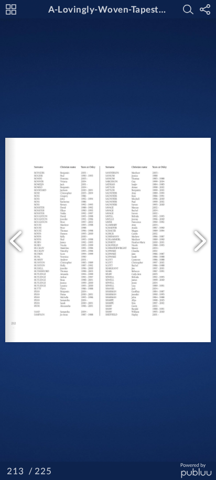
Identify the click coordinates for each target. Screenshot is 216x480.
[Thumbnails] (11, 9)
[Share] (205, 9)
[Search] (188, 9)
